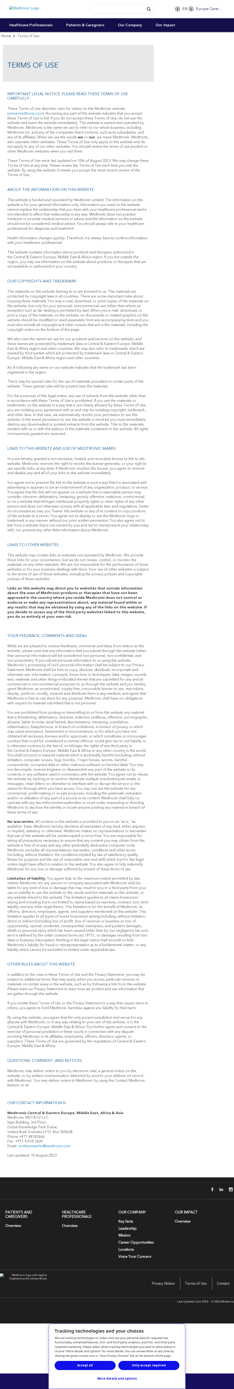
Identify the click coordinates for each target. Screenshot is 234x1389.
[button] (149, 9)
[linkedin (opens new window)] (219, 1189)
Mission (124, 1235)
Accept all (85, 1365)
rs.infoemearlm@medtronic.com (44, 1146)
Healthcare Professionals (31, 25)
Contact (223, 1283)
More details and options (117, 1378)
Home (6, 36)
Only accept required (149, 1365)
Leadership (127, 1228)
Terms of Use (196, 1283)
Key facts (125, 1221)
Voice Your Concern (134, 1256)
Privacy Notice (163, 1283)
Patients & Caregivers (85, 25)
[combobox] (115, 9)
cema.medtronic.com (25, 113)
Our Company (130, 25)
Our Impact (165, 25)
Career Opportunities (136, 1242)
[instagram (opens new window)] (229, 1189)
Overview (13, 1226)
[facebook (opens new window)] (209, 1189)
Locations (126, 1249)
